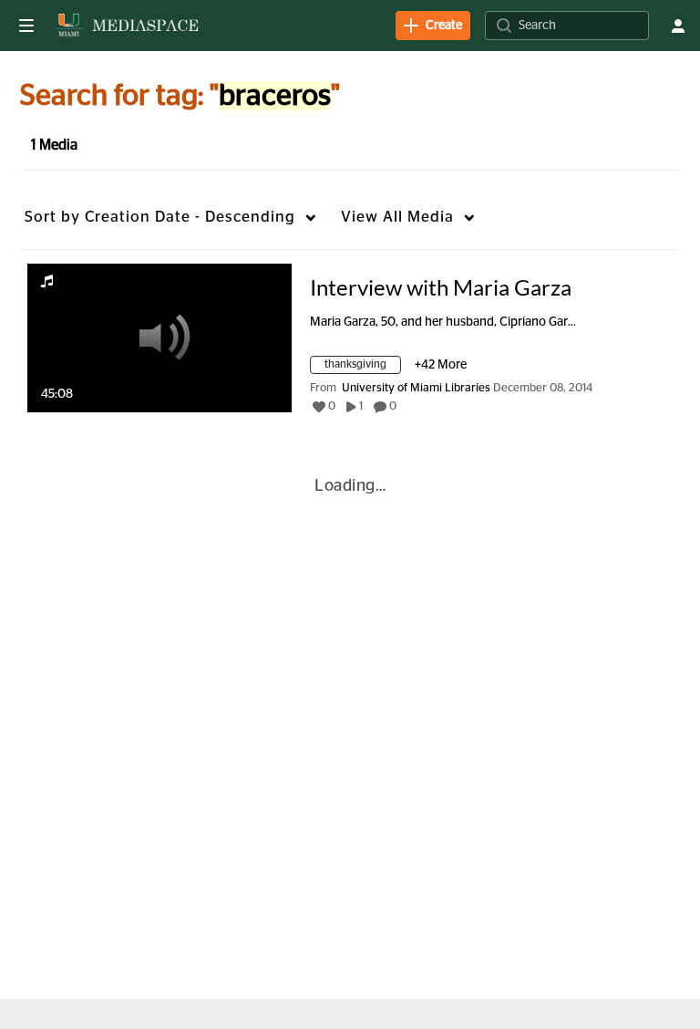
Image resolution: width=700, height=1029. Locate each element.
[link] (433, 25)
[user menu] (678, 25)
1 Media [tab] (54, 145)
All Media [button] (397, 216)
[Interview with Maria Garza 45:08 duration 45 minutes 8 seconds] (159, 337)
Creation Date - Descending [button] (160, 216)
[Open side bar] (26, 25)
